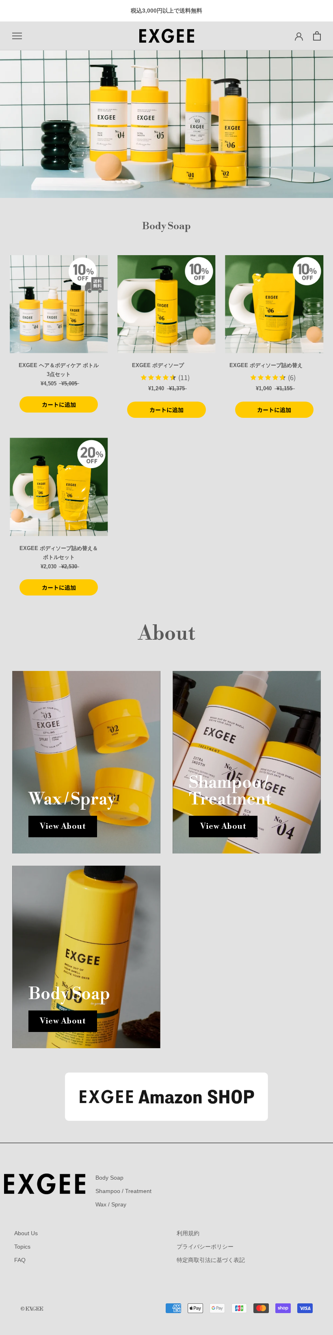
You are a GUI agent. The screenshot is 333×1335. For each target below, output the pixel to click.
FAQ (20, 1260)
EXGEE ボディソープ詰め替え (266, 365)
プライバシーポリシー (205, 1246)
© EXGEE (31, 1309)
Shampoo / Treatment (123, 1191)
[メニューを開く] (17, 35)
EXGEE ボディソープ (158, 365)
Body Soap (109, 1177)
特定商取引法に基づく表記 (211, 1260)
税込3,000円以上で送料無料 (166, 10)
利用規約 (188, 1233)
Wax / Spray (110, 1204)
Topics (22, 1246)
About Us (26, 1233)
